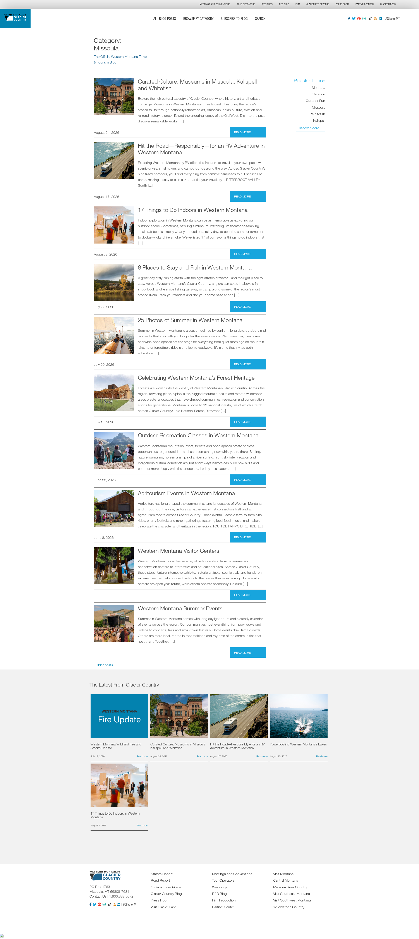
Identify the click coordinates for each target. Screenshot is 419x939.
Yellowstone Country (288, 907)
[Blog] (375, 18)
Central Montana (285, 880)
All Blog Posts (164, 18)
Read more (242, 132)
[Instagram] (364, 18)
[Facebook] (349, 18)
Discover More (308, 128)
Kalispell (319, 120)
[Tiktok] (370, 18)
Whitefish (318, 114)
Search (260, 18)
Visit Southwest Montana (292, 900)
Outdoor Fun (315, 101)
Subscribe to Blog (234, 18)
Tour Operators (246, 4)
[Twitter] (353, 18)
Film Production (224, 900)
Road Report (160, 880)
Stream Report (162, 874)
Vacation (319, 94)
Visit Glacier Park (163, 907)
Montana (318, 87)
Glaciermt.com (388, 4)
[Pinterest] (359, 18)
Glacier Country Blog (166, 894)
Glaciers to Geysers (317, 4)
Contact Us (97, 896)
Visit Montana (283, 874)
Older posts (104, 665)
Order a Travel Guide (166, 887)
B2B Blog (284, 4)
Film (297, 4)
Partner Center (364, 4)
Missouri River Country (290, 887)
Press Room (342, 4)
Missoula (318, 107)
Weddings (267, 4)
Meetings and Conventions (215, 4)
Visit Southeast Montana (291, 894)
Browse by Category (198, 18)
